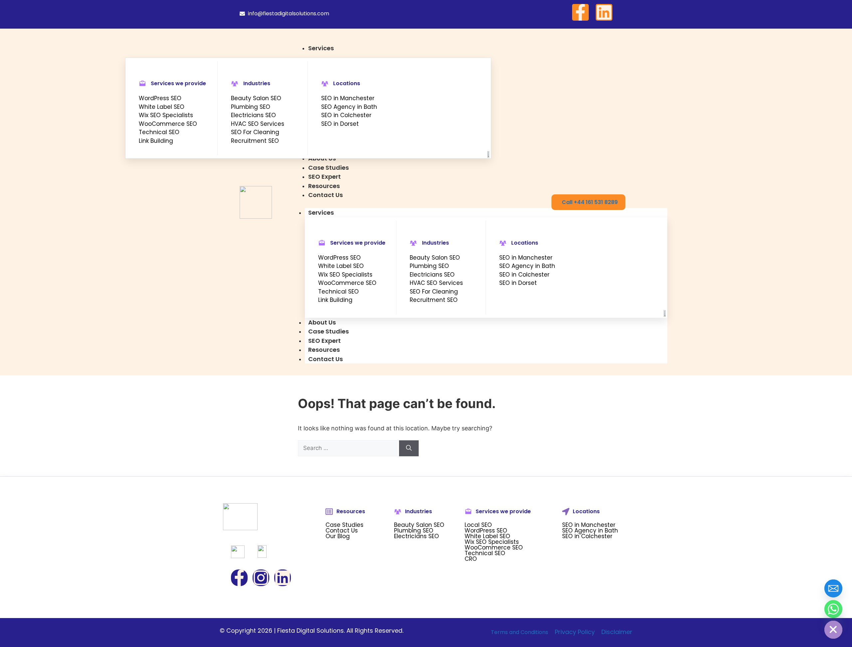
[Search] (409, 448)
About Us (322, 322)
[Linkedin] (604, 12)
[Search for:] (348, 448)
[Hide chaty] (833, 630)
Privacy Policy (575, 632)
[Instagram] (261, 577)
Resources (324, 349)
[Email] (833, 588)
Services (321, 212)
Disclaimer (616, 632)
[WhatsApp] (833, 609)
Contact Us (325, 359)
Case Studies (328, 331)
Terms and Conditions (519, 632)
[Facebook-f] (580, 12)
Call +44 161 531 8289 (590, 202)
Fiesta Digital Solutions (310, 630)
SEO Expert (324, 340)
